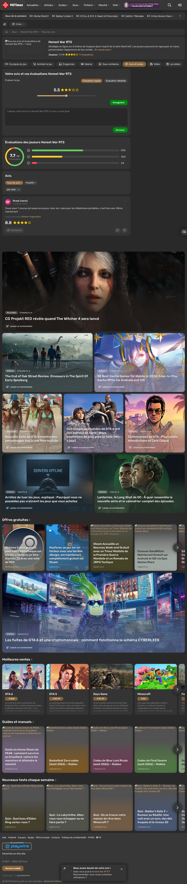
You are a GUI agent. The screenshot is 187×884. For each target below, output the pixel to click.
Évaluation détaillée (116, 81)
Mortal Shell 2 (41, 16)
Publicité (12, 837)
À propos (22, 837)
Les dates (175, 64)
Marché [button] (103, 5)
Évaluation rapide (92, 81)
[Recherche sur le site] (169, 5)
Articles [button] (48, 5)
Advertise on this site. (14, 853)
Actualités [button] (32, 5)
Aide (4, 837)
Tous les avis (48, 31)
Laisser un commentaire (20, 326)
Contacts (55, 837)
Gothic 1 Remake (135, 16)
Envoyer (120, 130)
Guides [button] (63, 5)
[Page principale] (12, 5)
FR (99, 837)
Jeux (14, 31)
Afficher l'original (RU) (31, 217)
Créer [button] (19, 24)
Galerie (88, 64)
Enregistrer (119, 102)
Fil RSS (91, 837)
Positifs (30, 182)
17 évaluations (86, 54)
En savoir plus (103, 49)
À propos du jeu (17, 64)
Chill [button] (115, 5)
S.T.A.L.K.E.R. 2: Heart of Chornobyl (99, 16)
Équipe (31, 837)
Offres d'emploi (43, 837)
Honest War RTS (29, 31)
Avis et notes (136, 64)
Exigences (68, 64)
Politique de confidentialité (74, 837)
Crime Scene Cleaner (162, 16)
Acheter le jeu (44, 64)
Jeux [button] (75, 5)
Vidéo (157, 64)
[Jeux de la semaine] (180, 16)
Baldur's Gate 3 (64, 16)
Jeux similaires (110, 64)
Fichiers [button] (88, 5)
